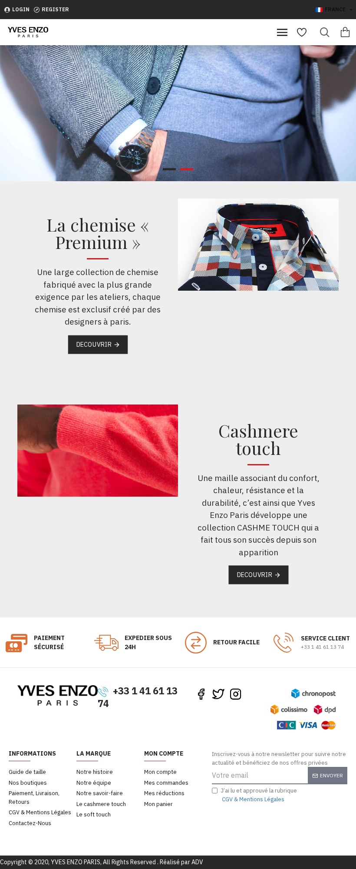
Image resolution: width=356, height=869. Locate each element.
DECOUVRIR (93, 344)
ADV (197, 862)
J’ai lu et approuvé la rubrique (259, 795)
